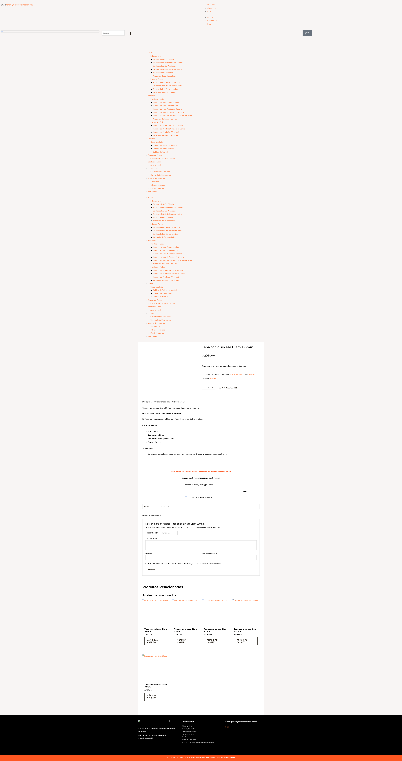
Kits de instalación (157, 188)
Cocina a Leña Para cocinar (160, 175)
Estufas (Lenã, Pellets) (191, 478)
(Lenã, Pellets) (214, 478)
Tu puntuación (152, 532)
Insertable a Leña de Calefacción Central (168, 112)
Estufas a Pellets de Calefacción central (168, 86)
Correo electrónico (210, 553)
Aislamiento (155, 182)
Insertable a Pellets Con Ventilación (166, 132)
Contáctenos (212, 8)
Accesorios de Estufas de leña (164, 76)
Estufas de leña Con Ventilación (165, 59)
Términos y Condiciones (189, 731)
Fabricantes (152, 191)
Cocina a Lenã (212, 485)
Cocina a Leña (153, 168)
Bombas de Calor (154, 162)
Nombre (149, 553)
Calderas (151, 139)
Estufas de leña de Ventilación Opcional (168, 62)
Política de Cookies (188, 734)
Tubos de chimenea (157, 185)
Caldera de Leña (156, 142)
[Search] (128, 33)
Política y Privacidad (188, 729)
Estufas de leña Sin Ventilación (164, 66)
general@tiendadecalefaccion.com (19, 5)
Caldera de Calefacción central (165, 145)
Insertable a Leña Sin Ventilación (165, 106)
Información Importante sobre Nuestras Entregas (198, 742)
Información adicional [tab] (162, 402)
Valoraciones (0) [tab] (178, 402)
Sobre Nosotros (187, 726)
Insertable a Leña (157, 99)
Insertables (152, 96)
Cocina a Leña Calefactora (160, 172)
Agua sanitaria (156, 165)
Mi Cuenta (211, 5)
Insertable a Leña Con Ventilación (166, 102)
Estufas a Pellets (156, 79)
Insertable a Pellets (157, 122)
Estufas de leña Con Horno (163, 72)
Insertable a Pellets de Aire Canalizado (168, 125)
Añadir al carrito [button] (152, 641)
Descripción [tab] (146, 402)
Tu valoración (152, 538)
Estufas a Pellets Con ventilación (165, 89)
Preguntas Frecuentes (189, 739)
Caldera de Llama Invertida (163, 148)
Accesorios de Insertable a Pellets (166, 135)
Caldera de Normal (160, 152)
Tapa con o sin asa (235, 374)
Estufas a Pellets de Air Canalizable (166, 82)
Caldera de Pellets (155, 155)
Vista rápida (156, 624)
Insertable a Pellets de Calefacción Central (169, 129)
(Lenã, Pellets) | (200, 485)
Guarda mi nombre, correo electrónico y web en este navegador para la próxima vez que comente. (184, 563)
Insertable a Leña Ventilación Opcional (167, 109)
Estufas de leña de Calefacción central (167, 69)
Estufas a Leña (155, 56)
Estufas (150, 53)
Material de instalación (156, 178)
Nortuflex (252, 374)
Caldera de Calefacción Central (162, 158)
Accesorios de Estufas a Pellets (164, 92)
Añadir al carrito (229, 388)
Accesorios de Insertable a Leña (165, 119)
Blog (209, 11)
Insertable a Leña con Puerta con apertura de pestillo (173, 115)
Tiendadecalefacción (221, 472)
